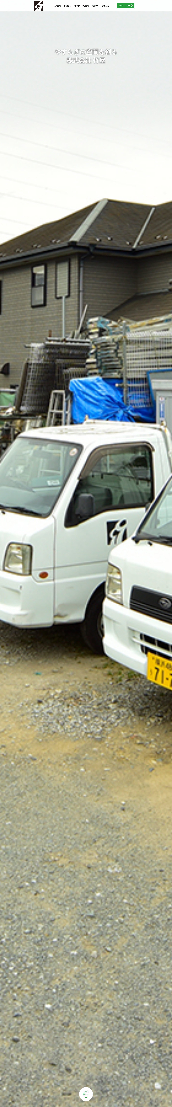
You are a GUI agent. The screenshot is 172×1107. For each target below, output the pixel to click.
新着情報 (58, 6)
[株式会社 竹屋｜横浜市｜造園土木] (38, 5)
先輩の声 (95, 6)
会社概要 (67, 6)
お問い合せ (105, 6)
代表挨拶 (76, 6)
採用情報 (86, 6)
